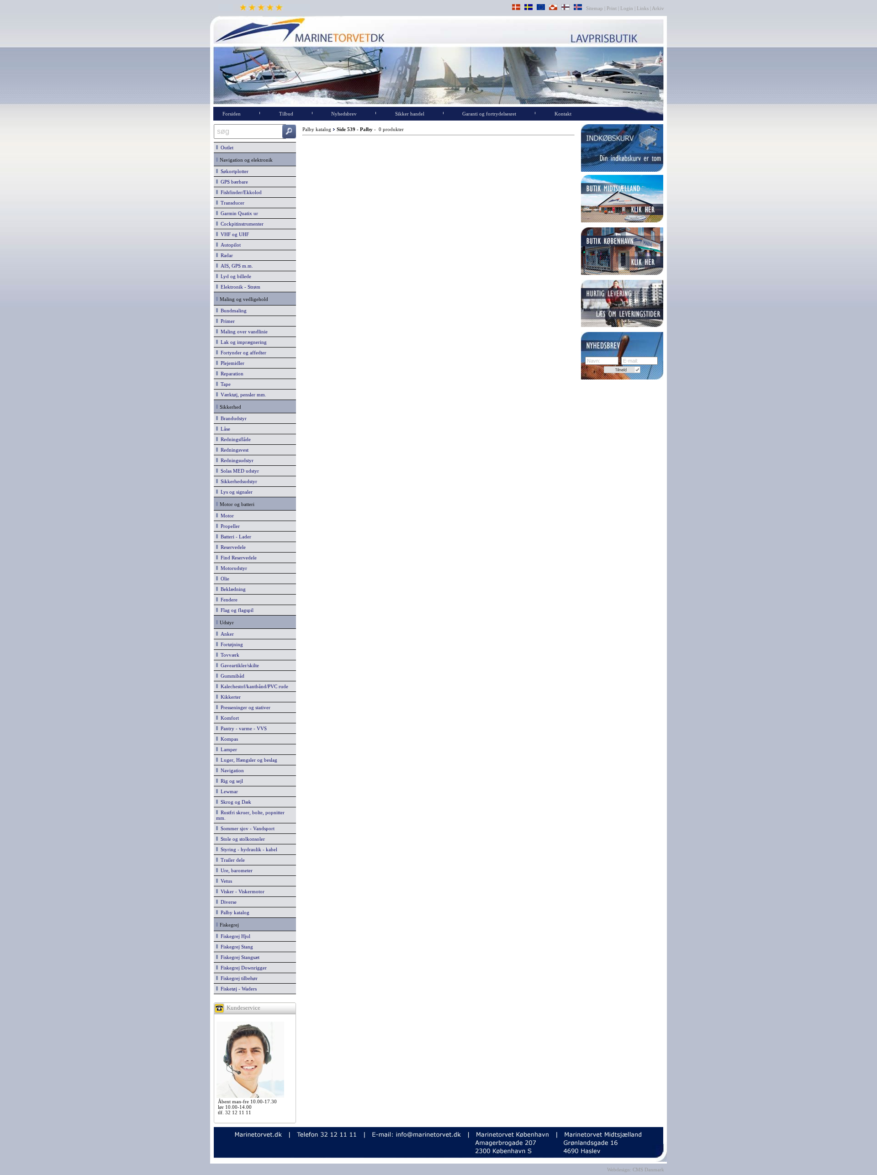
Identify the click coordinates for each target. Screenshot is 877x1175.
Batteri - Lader (234, 536)
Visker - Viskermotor (241, 891)
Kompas (228, 739)
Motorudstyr (232, 568)
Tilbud (286, 113)
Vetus (225, 881)
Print (611, 8)
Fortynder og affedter (242, 352)
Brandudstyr (232, 418)
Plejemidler (231, 363)
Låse (224, 429)
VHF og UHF (233, 234)
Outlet (225, 147)
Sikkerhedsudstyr (237, 481)
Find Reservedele (237, 557)
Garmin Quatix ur (238, 213)
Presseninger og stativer (244, 707)
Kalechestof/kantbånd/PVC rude (253, 686)
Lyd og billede (234, 276)
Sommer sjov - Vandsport (246, 828)
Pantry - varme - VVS (242, 728)
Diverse (227, 902)
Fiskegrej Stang (235, 946)
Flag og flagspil (236, 610)
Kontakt (563, 113)
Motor (226, 515)
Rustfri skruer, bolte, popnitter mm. (250, 815)
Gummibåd (231, 676)
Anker (226, 634)
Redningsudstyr (236, 460)
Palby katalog (233, 912)
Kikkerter (229, 697)
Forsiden (231, 113)
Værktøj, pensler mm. (242, 394)
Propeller (229, 526)
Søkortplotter (233, 171)
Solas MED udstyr (238, 471)
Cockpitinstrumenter (241, 224)
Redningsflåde (234, 439)
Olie (223, 578)
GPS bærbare (233, 181)
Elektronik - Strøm (239, 287)
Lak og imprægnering (242, 342)
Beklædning (232, 589)
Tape (224, 384)
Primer (226, 321)
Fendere (228, 599)
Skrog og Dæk (234, 802)
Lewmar (228, 791)
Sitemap (595, 8)
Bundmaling (232, 310)
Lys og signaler (235, 492)
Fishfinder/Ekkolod (240, 192)
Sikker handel (409, 113)
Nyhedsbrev (344, 113)
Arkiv (658, 8)
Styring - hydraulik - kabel (247, 849)
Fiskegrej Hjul (234, 936)
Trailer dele (231, 860)
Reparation (230, 373)
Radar (225, 255)
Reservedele (232, 547)
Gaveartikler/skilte (238, 665)
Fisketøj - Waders (237, 988)
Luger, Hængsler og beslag (247, 760)
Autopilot (229, 245)
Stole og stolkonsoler (241, 839)
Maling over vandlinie (243, 331)
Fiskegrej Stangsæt (238, 957)
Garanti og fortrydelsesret (489, 113)
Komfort (228, 718)
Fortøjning (230, 644)
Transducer (231, 202)
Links (642, 8)
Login (626, 8)
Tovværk (228, 655)
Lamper (227, 749)
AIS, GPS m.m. (235, 266)
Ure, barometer (235, 870)
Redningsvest (233, 450)
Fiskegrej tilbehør (238, 978)
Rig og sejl (230, 781)
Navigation (231, 770)
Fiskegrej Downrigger (242, 967)
